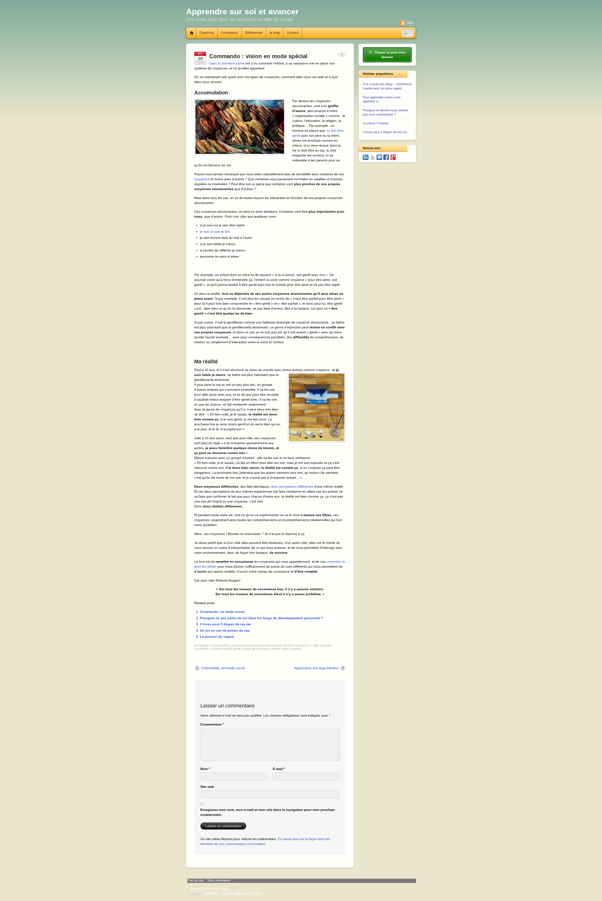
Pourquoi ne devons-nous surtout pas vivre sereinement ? (385, 112)
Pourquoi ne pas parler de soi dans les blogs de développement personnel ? (261, 618)
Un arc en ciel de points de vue (225, 630)
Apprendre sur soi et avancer (210, 888)
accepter (325, 645)
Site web (207, 787)
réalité (276, 648)
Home (189, 33)
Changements (220, 645)
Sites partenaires (218, 880)
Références (253, 33)
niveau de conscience (257, 648)
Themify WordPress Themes (241, 893)
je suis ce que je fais (215, 231)
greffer (237, 648)
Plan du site (195, 880)
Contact (292, 33)
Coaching (207, 33)
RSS (410, 23)
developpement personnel (247, 645)
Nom (205, 769)
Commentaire (212, 724)
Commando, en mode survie (222, 612)
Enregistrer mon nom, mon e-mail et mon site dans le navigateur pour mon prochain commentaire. (267, 812)
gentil (228, 648)
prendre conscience (296, 645)
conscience (201, 648)
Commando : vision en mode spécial (258, 56)
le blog (275, 33)
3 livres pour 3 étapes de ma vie (225, 624)
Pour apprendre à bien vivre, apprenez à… (382, 99)
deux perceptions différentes (292, 486)
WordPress (211, 893)
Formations (229, 33)
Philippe (203, 645)
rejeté (285, 648)
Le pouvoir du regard (217, 636)
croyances (202, 179)
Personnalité (274, 645)
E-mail (279, 769)
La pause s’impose (375, 123)
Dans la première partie (226, 63)
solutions (296, 648)
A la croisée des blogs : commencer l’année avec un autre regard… (387, 86)
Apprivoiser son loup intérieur (316, 668)
